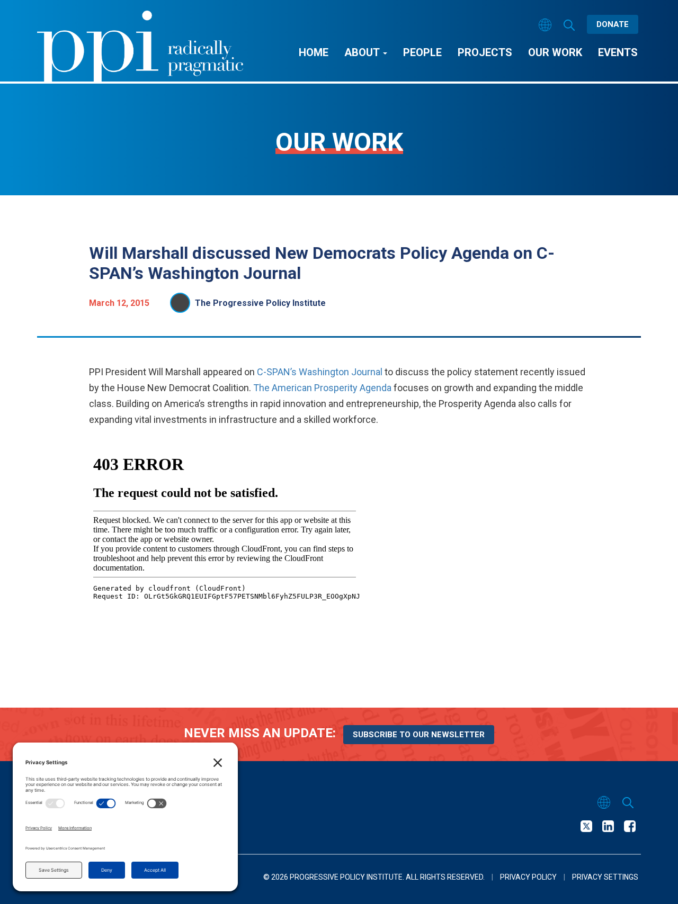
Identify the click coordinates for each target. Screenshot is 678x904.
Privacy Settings (605, 877)
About (363, 52)
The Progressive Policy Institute (260, 303)
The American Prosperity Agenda (322, 387)
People (422, 52)
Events (618, 52)
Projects (485, 52)
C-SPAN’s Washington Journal (319, 371)
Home (313, 52)
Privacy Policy (528, 877)
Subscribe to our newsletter (419, 734)
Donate (612, 24)
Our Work (555, 52)
